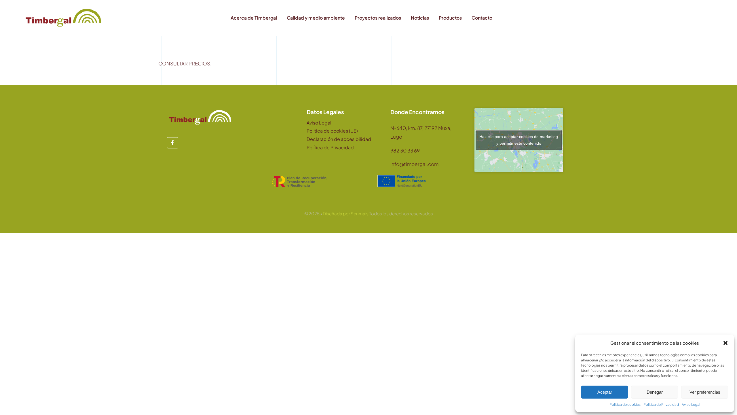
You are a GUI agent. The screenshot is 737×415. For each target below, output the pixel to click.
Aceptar (604, 392)
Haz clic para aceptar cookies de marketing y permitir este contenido (518, 140)
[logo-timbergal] (63, 8)
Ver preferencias (704, 392)
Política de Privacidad (661, 404)
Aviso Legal (691, 404)
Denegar (655, 392)
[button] (725, 343)
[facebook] (172, 142)
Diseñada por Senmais (345, 213)
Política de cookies (625, 404)
